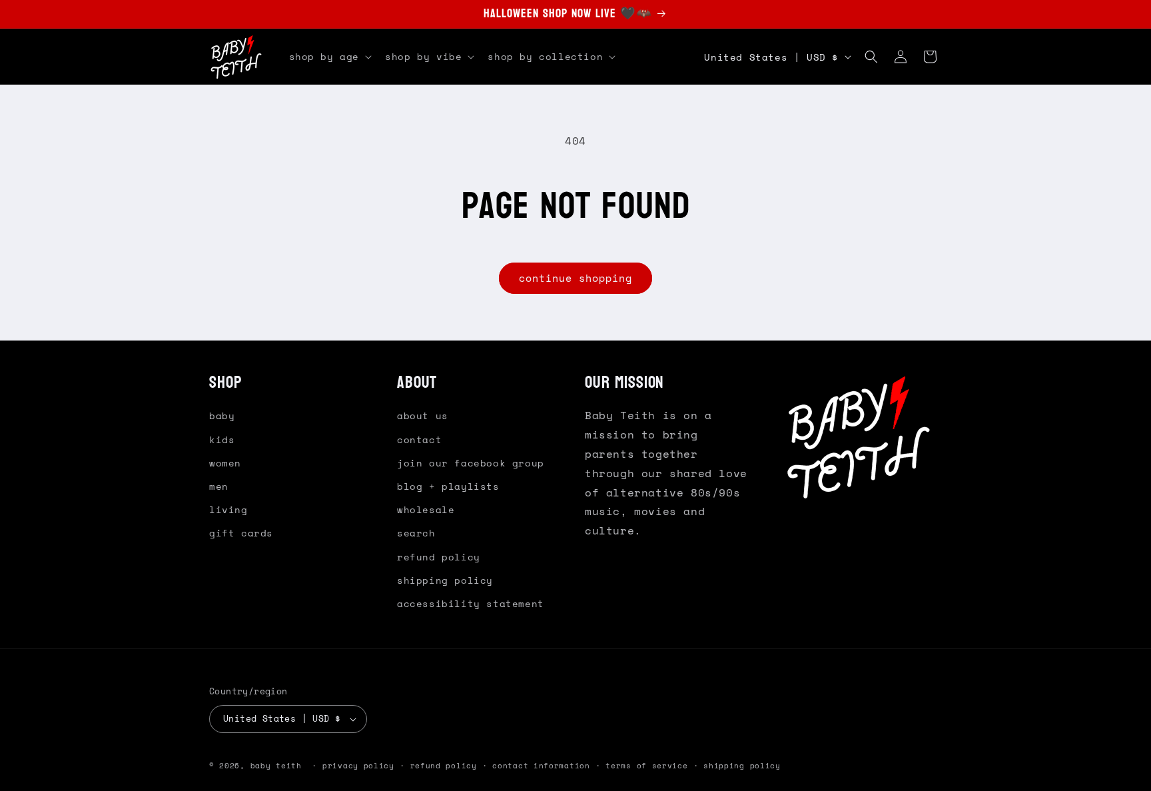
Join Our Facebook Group (470, 463)
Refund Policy (438, 557)
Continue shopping (575, 278)
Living (228, 509)
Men (218, 486)
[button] (329, 57)
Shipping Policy (445, 580)
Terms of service (646, 765)
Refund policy (443, 765)
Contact (419, 439)
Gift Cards (241, 533)
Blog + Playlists (448, 486)
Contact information (540, 765)
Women (225, 463)
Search (416, 533)
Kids (221, 439)
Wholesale (425, 509)
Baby (221, 415)
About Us (422, 415)
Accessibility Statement (470, 603)
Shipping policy (742, 765)
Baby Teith (276, 765)
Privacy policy (358, 765)
